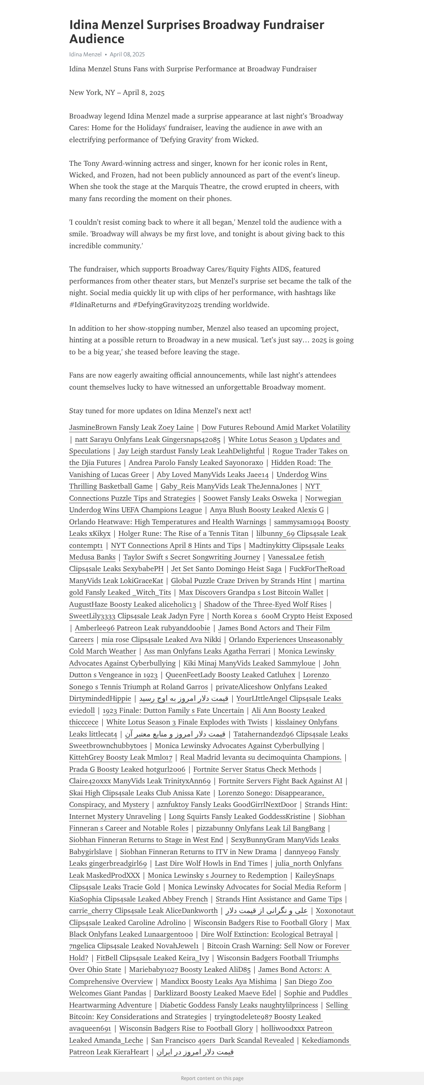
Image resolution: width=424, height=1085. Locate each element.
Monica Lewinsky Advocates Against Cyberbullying (237, 745)
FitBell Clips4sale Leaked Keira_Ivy (152, 957)
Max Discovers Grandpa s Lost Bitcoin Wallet (251, 592)
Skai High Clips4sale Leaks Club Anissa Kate (139, 792)
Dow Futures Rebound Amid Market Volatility (276, 427)
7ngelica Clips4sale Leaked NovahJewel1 (134, 945)
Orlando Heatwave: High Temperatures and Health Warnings (167, 521)
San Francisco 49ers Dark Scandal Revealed (222, 1040)
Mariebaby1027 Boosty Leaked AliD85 (190, 969)
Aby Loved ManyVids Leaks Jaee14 (213, 474)
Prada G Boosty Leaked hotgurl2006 (127, 769)
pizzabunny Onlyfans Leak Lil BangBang (260, 828)
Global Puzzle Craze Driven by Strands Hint (241, 580)
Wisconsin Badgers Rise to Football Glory (261, 922)
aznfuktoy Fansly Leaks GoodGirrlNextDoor (227, 804)
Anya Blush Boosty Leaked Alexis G (267, 509)
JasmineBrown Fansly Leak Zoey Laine (131, 427)
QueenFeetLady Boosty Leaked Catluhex (230, 674)
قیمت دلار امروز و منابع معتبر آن (175, 734)
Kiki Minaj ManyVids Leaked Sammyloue (249, 663)
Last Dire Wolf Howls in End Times (211, 863)
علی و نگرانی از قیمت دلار (267, 910)
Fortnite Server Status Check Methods (254, 769)
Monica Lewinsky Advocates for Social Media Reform (254, 886)
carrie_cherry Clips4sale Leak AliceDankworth (143, 910)
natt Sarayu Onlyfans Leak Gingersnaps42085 (147, 439)
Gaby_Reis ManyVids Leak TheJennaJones (229, 486)
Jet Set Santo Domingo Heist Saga (226, 568)
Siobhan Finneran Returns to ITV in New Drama (198, 851)
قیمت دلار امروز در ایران (195, 1051)
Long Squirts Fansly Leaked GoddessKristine (240, 816)
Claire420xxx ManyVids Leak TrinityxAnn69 (140, 780)
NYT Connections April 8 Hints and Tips (176, 545)
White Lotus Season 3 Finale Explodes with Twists (186, 722)
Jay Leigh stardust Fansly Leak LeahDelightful (191, 450)
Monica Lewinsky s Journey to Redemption (217, 875)
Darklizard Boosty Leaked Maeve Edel (215, 993)
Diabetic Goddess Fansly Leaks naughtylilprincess (239, 1005)
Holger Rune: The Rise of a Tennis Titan (183, 533)
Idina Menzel (85, 54)
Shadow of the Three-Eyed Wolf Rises (265, 604)
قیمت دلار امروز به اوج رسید (184, 698)
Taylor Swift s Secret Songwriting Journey (191, 557)
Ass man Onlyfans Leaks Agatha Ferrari (207, 651)
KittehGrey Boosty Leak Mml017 (120, 757)
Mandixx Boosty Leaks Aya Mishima (219, 981)
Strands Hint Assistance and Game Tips (279, 898)
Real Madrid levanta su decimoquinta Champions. (261, 757)
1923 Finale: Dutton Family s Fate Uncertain (173, 710)
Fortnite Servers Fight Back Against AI (280, 780)
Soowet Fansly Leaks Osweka (250, 498)
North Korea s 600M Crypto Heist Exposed (282, 615)
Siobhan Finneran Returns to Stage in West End (146, 839)
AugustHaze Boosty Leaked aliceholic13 (132, 604)
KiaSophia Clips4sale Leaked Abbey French (138, 898)
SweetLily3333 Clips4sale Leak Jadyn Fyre (136, 615)
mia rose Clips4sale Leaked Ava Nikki (161, 639)
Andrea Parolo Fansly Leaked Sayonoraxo (196, 462)
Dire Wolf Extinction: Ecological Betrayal (267, 934)
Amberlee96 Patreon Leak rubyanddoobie (142, 627)
